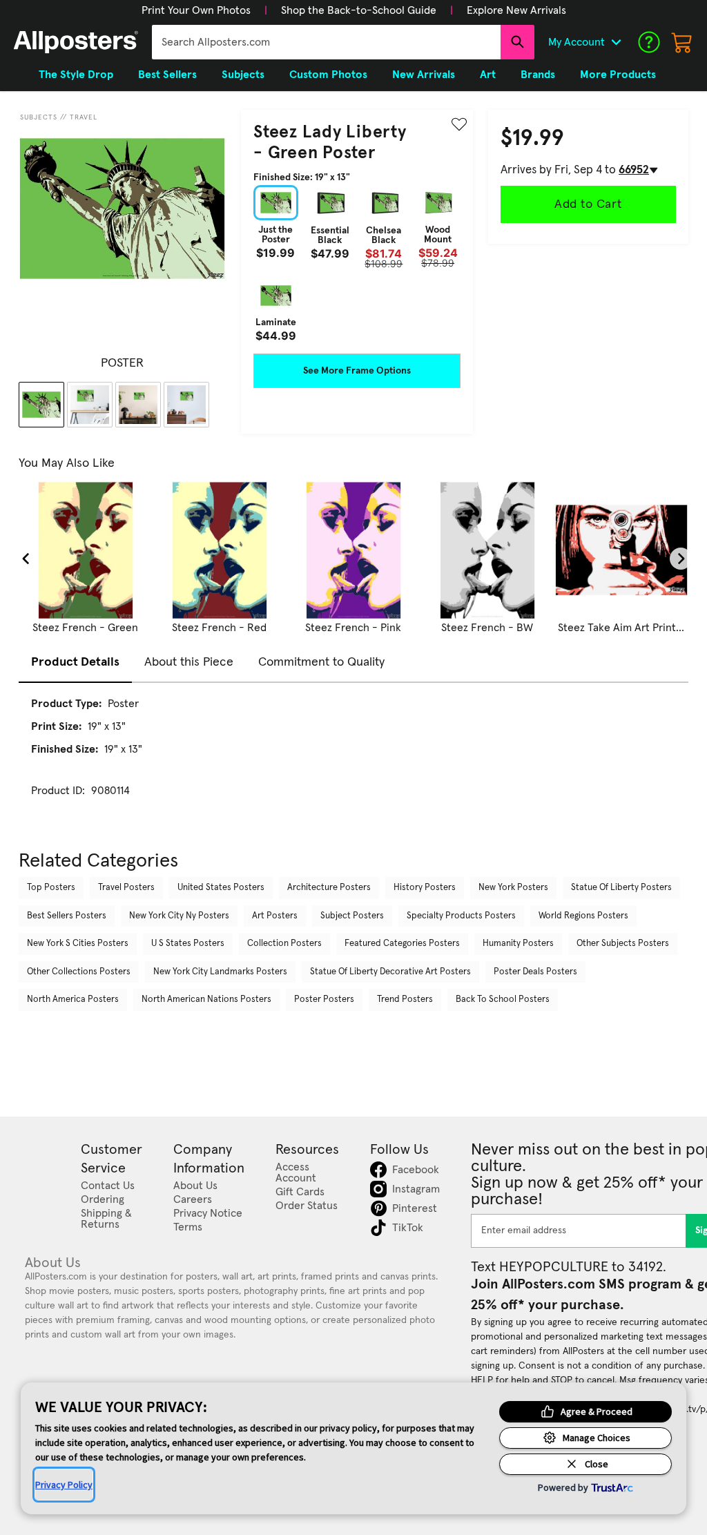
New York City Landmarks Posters (220, 971)
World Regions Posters (583, 915)
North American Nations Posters (206, 999)
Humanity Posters (518, 943)
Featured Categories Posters (402, 943)
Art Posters (275, 915)
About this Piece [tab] (188, 662)
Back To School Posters (503, 999)
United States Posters (220, 887)
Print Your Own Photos (196, 10)
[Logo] (76, 42)
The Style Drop (76, 74)
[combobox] (326, 42)
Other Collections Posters (78, 971)
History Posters (425, 887)
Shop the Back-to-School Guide (358, 10)
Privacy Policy (64, 1484)
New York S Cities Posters (77, 943)
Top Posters (51, 887)
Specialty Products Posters (461, 915)
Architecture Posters (329, 887)
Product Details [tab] (75, 662)
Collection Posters (284, 943)
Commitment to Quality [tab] (321, 662)
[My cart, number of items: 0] (682, 42)
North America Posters (73, 999)
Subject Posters (352, 915)
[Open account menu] (616, 42)
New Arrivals (423, 74)
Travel (83, 117)
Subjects (38, 117)
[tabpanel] (353, 759)
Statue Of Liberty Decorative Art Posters (390, 971)
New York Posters (513, 887)
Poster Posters (324, 999)
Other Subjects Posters (623, 943)
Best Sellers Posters (66, 915)
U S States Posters (187, 943)
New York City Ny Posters (179, 915)
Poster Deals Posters (535, 971)
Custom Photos (328, 74)
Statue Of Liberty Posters (621, 887)
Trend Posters (405, 999)
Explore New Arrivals (516, 10)
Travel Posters (126, 887)
